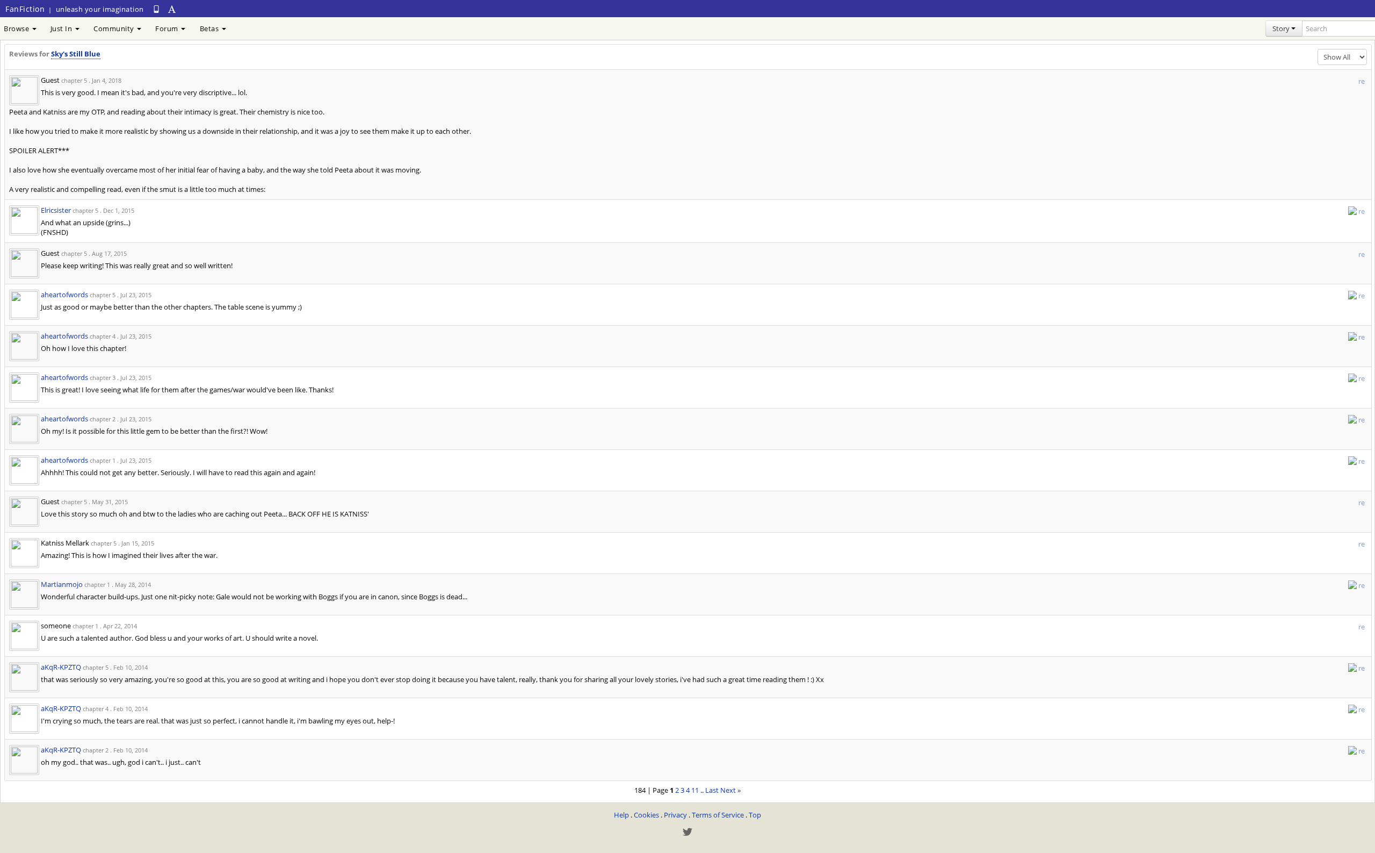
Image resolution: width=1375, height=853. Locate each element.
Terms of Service (718, 815)
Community (114, 28)
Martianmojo (62, 584)
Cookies (646, 815)
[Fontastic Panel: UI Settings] (172, 9)
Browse (17, 28)
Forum (167, 28)
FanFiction (25, 9)
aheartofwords (64, 294)
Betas (210, 28)
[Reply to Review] (1352, 210)
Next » (730, 790)
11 (695, 790)
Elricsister (56, 210)
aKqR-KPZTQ (61, 667)
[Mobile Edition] (156, 9)
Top (755, 815)
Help (621, 815)
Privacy (675, 815)
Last (712, 790)
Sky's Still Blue (75, 54)
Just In (62, 28)
